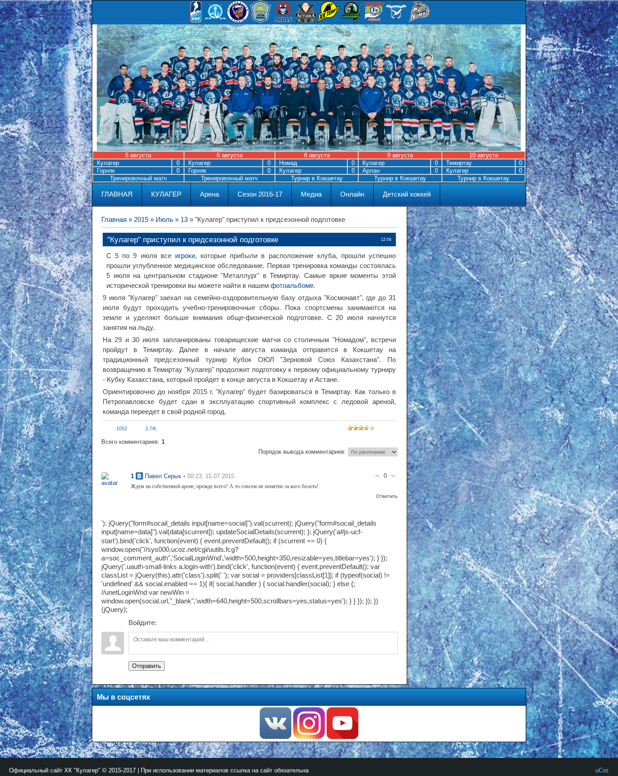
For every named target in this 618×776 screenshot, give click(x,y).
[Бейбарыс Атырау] (351, 21)
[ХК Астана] (306, 21)
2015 (141, 219)
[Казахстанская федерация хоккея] (215, 21)
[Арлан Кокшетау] (283, 21)
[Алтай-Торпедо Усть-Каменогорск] (260, 21)
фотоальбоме (292, 285)
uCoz (602, 770)
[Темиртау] (328, 21)
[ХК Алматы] (238, 21)
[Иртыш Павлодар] (396, 21)
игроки (185, 255)
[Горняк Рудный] (373, 21)
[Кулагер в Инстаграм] (309, 737)
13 (184, 219)
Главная (114, 219)
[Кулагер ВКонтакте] (275, 737)
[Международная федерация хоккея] (196, 21)
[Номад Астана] (419, 21)
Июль (164, 219)
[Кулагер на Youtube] (342, 737)
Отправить (146, 666)
